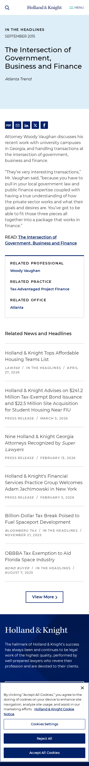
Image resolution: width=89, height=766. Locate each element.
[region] (44, 722)
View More (43, 597)
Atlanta (16, 307)
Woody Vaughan (25, 270)
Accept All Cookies (44, 753)
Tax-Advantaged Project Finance (39, 289)
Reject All (44, 738)
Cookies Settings (44, 724)
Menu (79, 7)
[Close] (82, 687)
